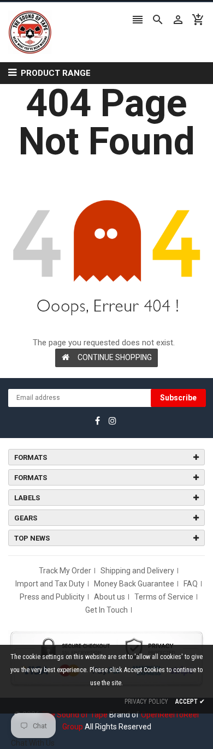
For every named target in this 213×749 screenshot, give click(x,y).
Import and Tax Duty (50, 583)
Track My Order (65, 570)
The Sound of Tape (75, 714)
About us (109, 596)
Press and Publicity (52, 596)
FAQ (191, 583)
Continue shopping (115, 357)
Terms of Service (163, 596)
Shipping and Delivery (137, 570)
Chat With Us (33, 743)
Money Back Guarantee (134, 583)
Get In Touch (106, 610)
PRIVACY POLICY (146, 701)
